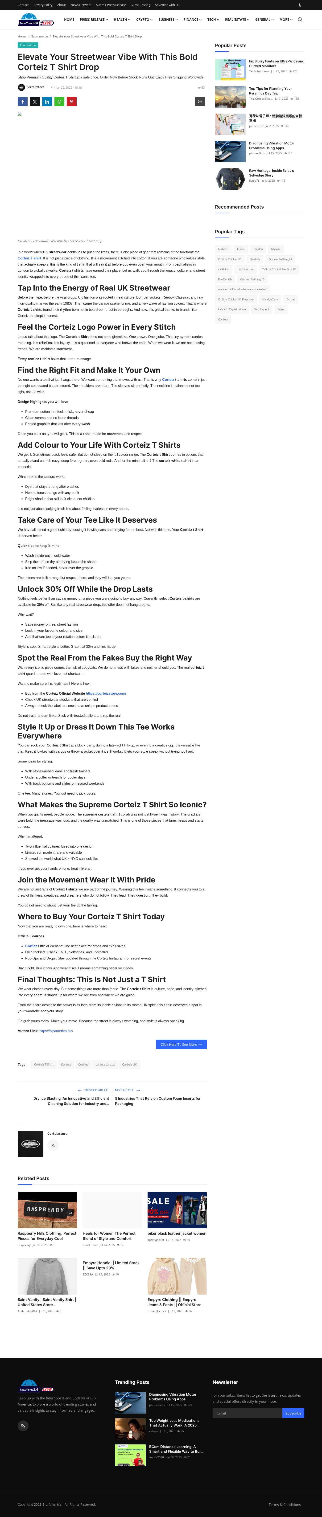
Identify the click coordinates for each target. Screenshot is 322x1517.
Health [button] (120, 19)
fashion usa (246, 269)
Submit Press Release (111, 5)
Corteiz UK (129, 1064)
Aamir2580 (156, 1457)
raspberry (24, 1245)
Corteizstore (57, 1133)
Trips (280, 309)
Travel (241, 249)
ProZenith (225, 279)
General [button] (262, 19)
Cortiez (31, 946)
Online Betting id (280, 259)
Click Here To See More (179, 1044)
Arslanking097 (27, 1311)
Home (69, 19)
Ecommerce (39, 36)
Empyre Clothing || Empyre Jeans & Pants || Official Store (174, 1302)
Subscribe (293, 1413)
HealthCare (270, 299)
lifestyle (255, 259)
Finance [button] (191, 19)
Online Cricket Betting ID (279, 269)
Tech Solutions (259, 71)
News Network (81, 5)
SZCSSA (88, 1274)
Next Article (124, 1090)
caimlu (153, 1431)
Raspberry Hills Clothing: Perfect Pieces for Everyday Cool (47, 1236)
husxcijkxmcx (157, 1311)
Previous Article (96, 1090)
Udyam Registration (232, 309)
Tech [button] (211, 19)
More (284, 19)
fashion (223, 249)
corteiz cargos (105, 1064)
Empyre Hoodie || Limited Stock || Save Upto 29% (111, 1265)
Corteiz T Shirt (44, 1064)
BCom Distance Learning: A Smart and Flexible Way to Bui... (176, 1449)
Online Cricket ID (229, 259)
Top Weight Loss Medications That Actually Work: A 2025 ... (174, 1422)
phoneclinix (257, 153)
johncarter (256, 126)
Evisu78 (254, 181)
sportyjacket (156, 1240)
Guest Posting (140, 5)
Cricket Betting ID (252, 279)
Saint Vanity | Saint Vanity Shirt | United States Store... (47, 1302)
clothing (223, 269)
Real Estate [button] (235, 19)
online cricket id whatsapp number (242, 289)
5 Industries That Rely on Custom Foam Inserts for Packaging (158, 1101)
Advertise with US (167, 5)
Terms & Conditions (285, 1504)
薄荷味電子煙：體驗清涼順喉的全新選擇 (275, 118)
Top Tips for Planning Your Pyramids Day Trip (270, 90)
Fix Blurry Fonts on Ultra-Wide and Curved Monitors (276, 63)
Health (258, 249)
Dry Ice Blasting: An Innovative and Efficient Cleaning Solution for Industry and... (71, 1101)
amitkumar (90, 1245)
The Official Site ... (261, 99)
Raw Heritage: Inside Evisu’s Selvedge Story (271, 172)
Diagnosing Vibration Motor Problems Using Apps (271, 145)
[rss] (23, 1425)
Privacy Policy (43, 5)
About (61, 5)
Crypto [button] (142, 19)
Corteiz (168, 379)
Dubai (290, 299)
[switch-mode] (300, 5)
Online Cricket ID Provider (236, 299)
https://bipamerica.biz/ (56, 1031)
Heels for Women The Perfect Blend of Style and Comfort (109, 1236)
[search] (300, 19)
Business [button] (166, 19)
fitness (276, 249)
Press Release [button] (92, 19)
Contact (23, 5)
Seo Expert (261, 309)
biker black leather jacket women (177, 1233)
